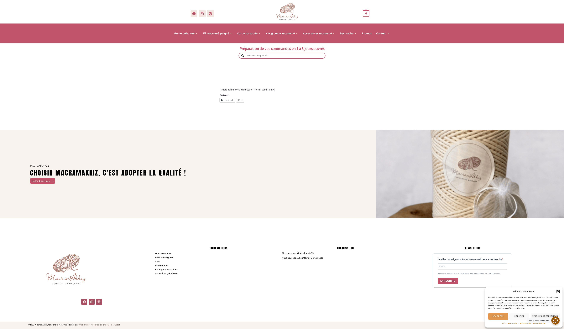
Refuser (519, 316)
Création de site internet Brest (105, 325)
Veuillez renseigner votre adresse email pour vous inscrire (470, 259)
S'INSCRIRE (447, 281)
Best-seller (347, 33)
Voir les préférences (545, 316)
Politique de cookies (509, 323)
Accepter (498, 316)
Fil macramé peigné (216, 33)
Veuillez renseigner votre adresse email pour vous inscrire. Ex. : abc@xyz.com (469, 273)
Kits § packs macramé (280, 33)
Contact (381, 33)
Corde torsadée (247, 33)
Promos (367, 33)
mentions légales (524, 323)
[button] (558, 291)
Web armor (84, 325)
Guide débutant (184, 33)
